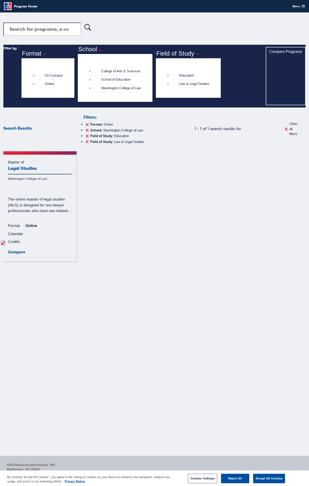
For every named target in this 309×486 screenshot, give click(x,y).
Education (186, 75)
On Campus (54, 75)
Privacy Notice (75, 481)
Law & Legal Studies (194, 84)
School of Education (116, 79)
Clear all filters (293, 129)
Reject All (235, 478)
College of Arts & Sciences (120, 71)
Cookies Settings (202, 478)
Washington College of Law (121, 88)
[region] (154, 478)
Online (49, 84)
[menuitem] (50, 75)
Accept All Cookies (269, 478)
